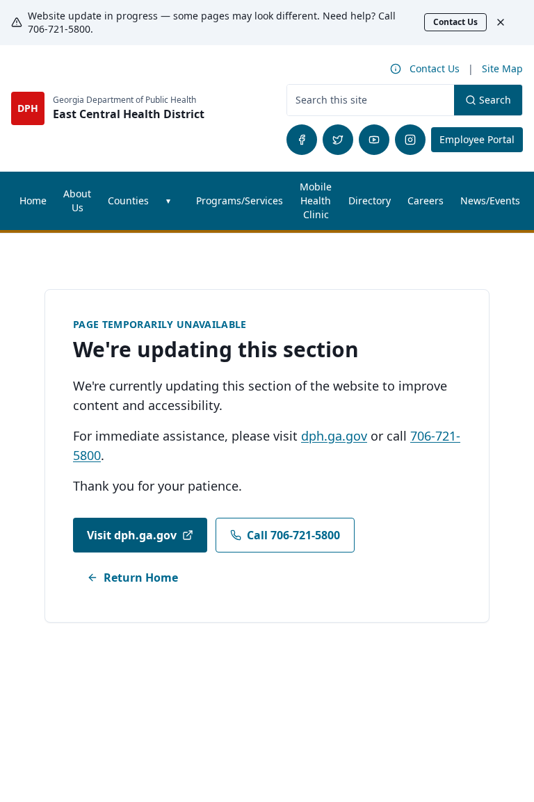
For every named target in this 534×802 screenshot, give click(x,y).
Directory (369, 200)
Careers (429, 204)
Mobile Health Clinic (316, 200)
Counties (128, 200)
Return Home (141, 577)
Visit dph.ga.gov (132, 535)
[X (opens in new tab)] (338, 139)
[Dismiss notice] (507, 22)
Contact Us (455, 22)
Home (33, 200)
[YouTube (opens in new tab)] (374, 139)
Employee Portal (481, 139)
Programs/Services (239, 200)
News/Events (490, 200)
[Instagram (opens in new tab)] (410, 139)
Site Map (502, 68)
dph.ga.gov (334, 435)
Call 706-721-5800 (293, 535)
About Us (77, 200)
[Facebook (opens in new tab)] (301, 139)
